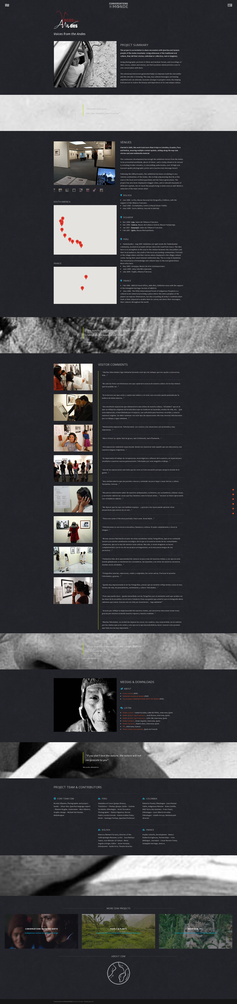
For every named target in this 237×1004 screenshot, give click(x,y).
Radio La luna (128, 713)
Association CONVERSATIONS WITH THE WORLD (141, 699)
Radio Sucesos (129, 724)
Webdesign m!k (89, 1001)
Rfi (124, 726)
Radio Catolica (129, 721)
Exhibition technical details (133, 696)
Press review (128, 693)
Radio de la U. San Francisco (134, 715)
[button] (77, 242)
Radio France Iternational (133, 729)
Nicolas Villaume (78, 1001)
